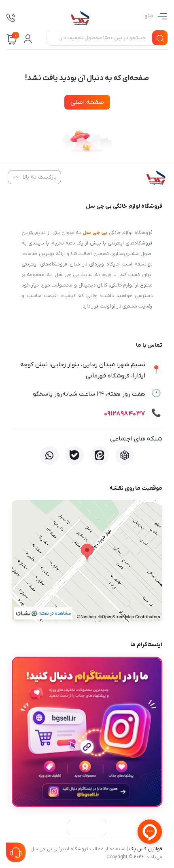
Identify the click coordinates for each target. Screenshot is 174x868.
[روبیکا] (124, 455)
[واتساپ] (49, 455)
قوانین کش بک (145, 849)
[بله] (74, 455)
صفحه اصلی (87, 102)
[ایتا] (99, 455)
